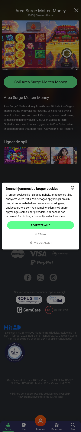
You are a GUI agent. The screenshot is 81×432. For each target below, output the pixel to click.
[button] (40, 243)
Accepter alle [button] (40, 225)
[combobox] (72, 187)
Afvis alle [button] (40, 234)
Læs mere (59, 216)
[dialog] (40, 216)
